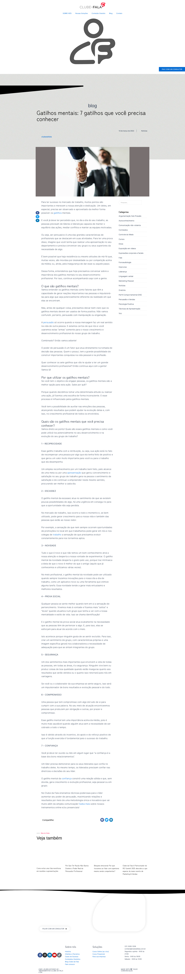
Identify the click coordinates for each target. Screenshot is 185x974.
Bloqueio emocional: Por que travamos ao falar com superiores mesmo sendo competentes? (106, 868)
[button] (37, 212)
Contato (119, 13)
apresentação (74, 472)
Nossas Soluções (81, 13)
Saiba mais (84, 804)
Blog (110, 13)
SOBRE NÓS (67, 13)
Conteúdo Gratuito (98, 13)
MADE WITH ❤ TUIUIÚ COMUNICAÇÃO (129, 970)
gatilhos (58, 213)
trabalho (57, 534)
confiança (67, 778)
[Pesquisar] (144, 202)
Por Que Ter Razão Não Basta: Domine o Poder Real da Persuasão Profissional (77, 868)
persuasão (48, 322)
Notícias (144, 131)
